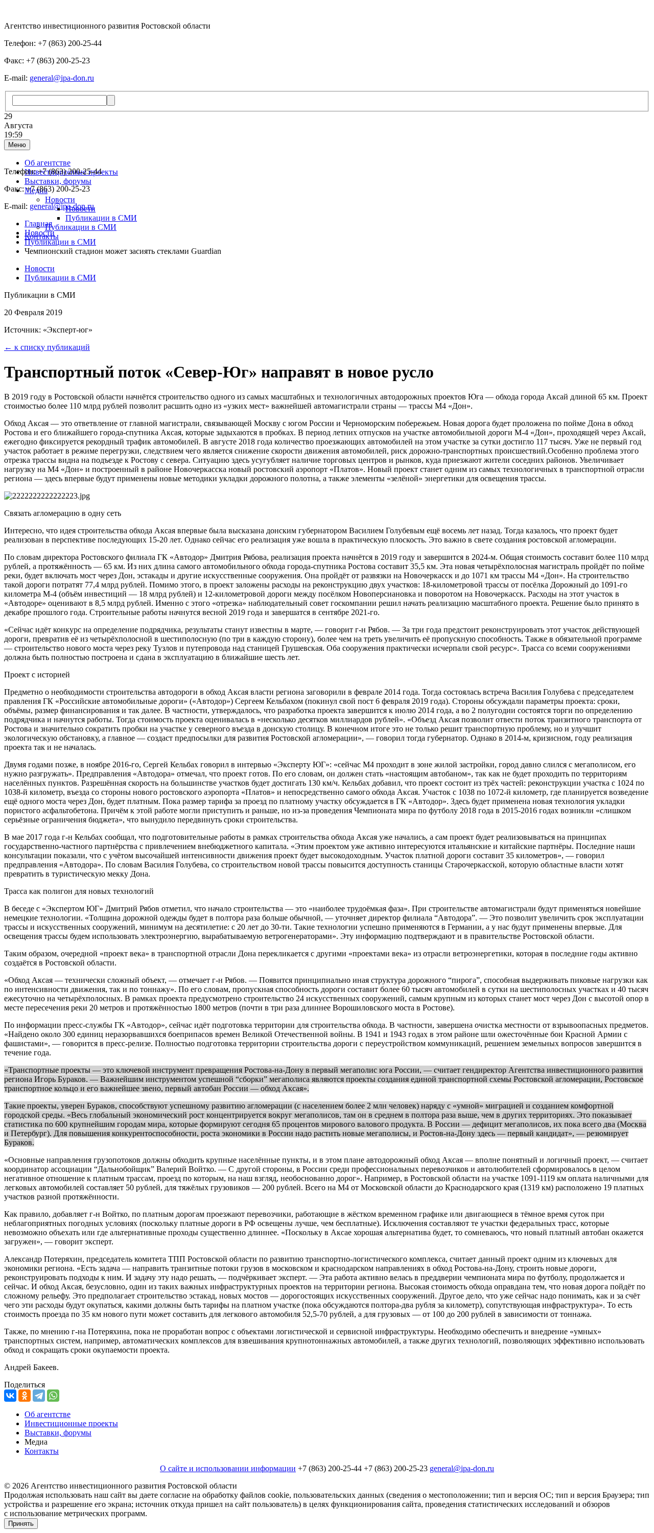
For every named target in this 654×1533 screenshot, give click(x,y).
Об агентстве (48, 162)
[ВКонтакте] (10, 1395)
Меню (17, 145)
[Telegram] (39, 1395)
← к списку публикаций (47, 347)
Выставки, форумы (58, 181)
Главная (38, 223)
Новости (60, 199)
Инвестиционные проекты (71, 1423)
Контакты (42, 1451)
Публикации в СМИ (101, 218)
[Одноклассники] (24, 1395)
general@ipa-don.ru (62, 78)
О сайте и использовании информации (228, 1468)
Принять (21, 1523)
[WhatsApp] (53, 1395)
